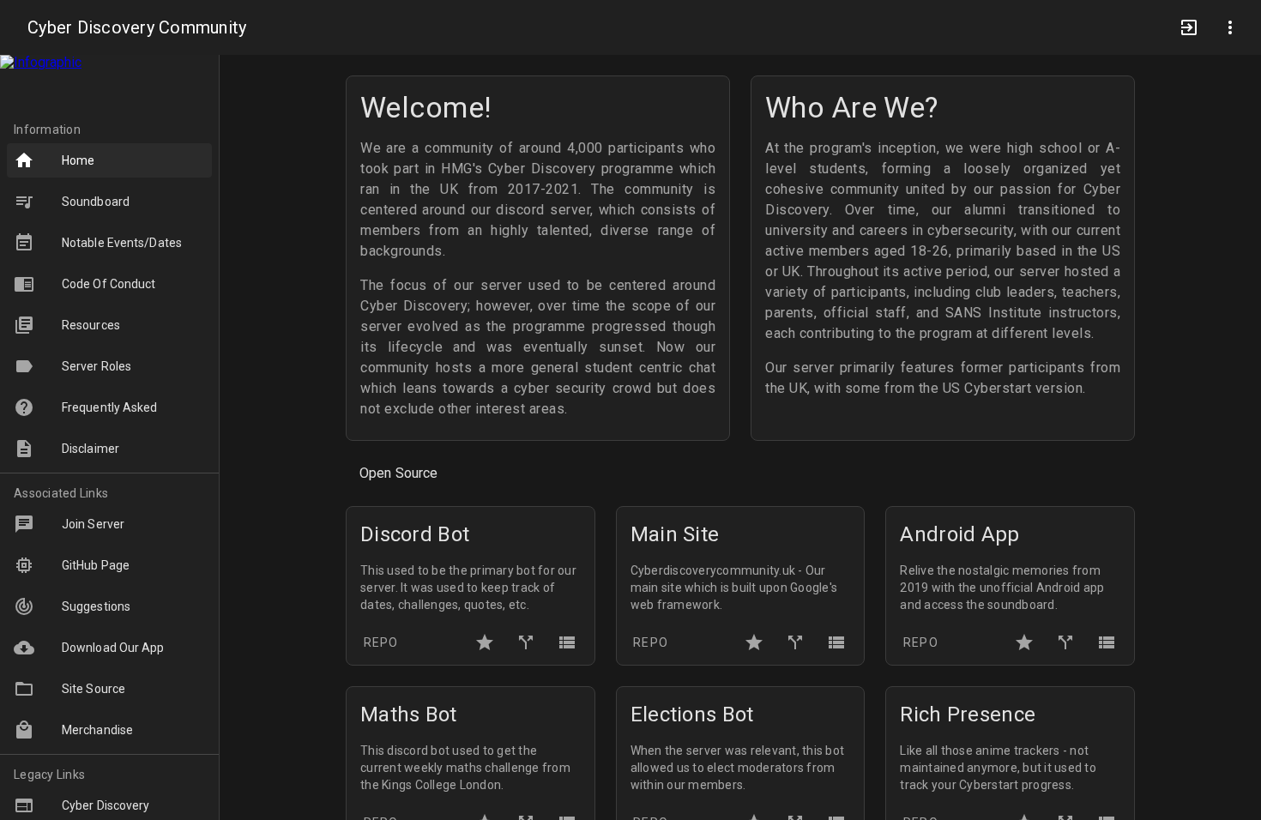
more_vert (1230, 27)
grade (484, 642)
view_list (567, 642)
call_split (526, 642)
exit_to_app (1189, 27)
